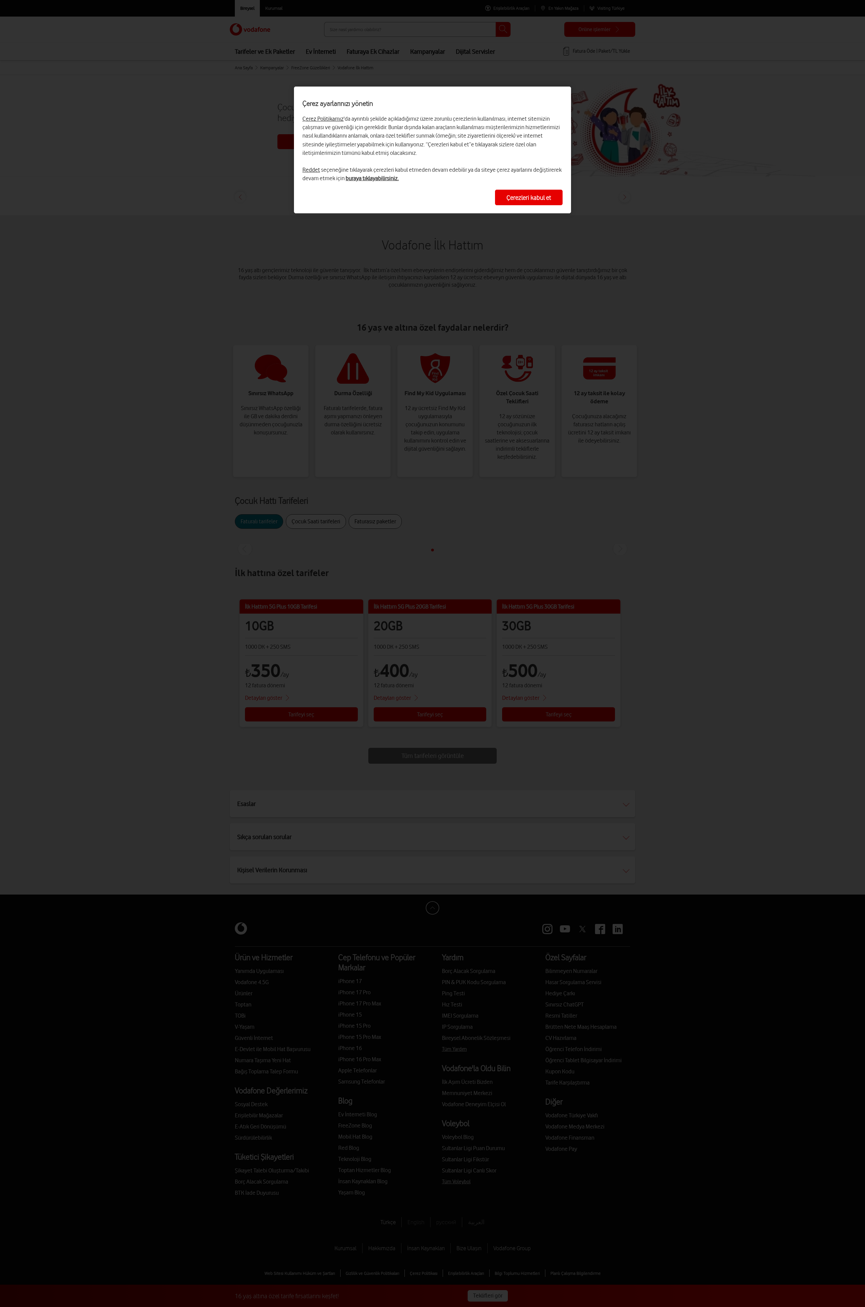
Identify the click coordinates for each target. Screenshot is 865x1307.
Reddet (311, 169)
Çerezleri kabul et (528, 197)
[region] (432, 150)
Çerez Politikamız (323, 118)
